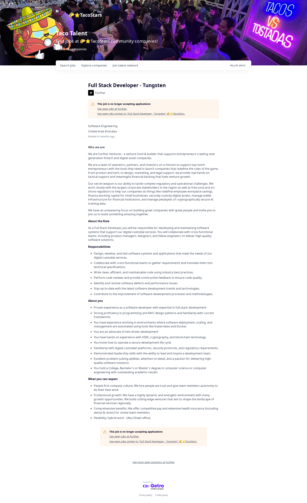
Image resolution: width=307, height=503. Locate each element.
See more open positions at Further (154, 462)
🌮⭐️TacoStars (85, 15)
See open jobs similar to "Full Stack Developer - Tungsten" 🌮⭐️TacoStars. (141, 113)
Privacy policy (145, 495)
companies (94, 65)
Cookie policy (161, 495)
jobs (68, 65)
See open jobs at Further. (112, 109)
